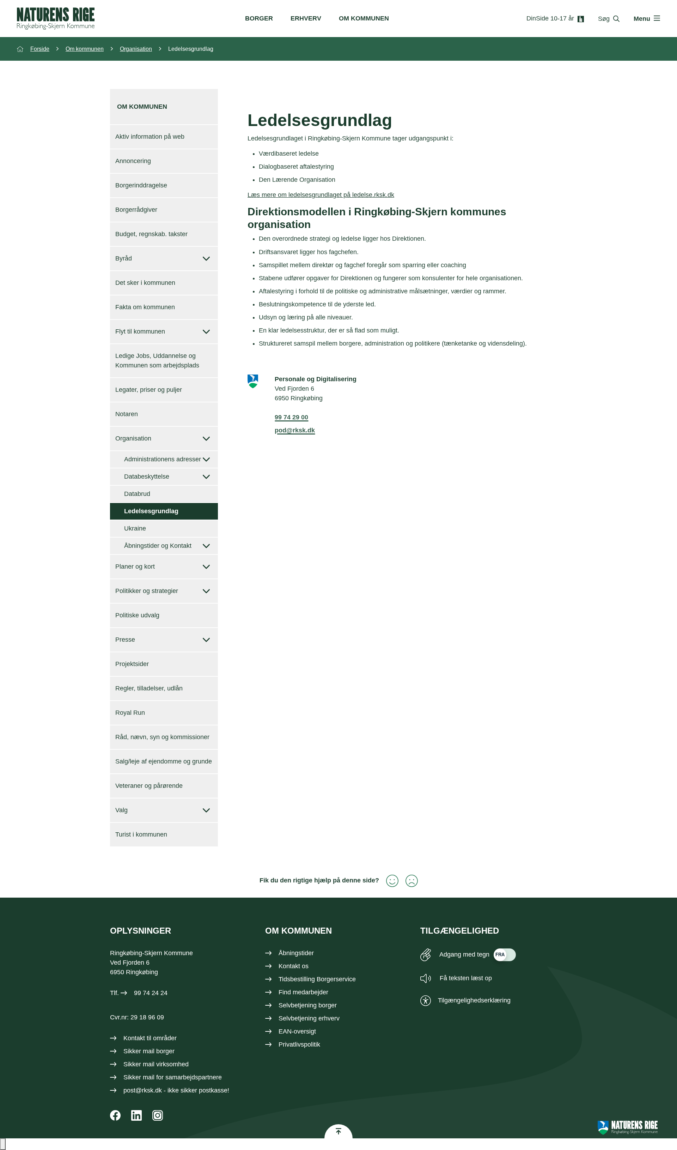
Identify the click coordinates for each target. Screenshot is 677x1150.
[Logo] (55, 18)
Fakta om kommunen (145, 307)
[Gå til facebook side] (115, 1115)
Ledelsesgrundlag (151, 511)
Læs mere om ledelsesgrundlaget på (300, 194)
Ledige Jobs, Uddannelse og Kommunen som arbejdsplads (157, 360)
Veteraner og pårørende (149, 785)
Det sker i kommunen (145, 282)
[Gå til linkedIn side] (136, 1115)
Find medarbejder (303, 992)
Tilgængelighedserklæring (474, 1000)
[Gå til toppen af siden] (338, 1131)
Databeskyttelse (146, 476)
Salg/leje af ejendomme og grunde (163, 761)
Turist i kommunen (141, 834)
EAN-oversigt (297, 1031)
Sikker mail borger (149, 1051)
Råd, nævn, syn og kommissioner (162, 737)
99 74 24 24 (150, 992)
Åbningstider (296, 953)
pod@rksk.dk (295, 430)
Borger (259, 18)
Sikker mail (138, 1077)
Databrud (137, 493)
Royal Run (130, 712)
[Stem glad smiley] (388, 881)
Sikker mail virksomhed (156, 1064)
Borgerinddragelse (141, 185)
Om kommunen (364, 18)
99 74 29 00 (291, 417)
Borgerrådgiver (136, 209)
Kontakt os (294, 966)
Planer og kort (135, 566)
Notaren (126, 414)
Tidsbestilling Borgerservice (317, 979)
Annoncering (133, 160)
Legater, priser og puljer (148, 389)
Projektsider (132, 663)
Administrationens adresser (162, 459)
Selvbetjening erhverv (309, 1018)
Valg (121, 810)
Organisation (133, 438)
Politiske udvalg (137, 615)
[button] (3, 1144)
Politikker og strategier (146, 590)
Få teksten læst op (465, 978)
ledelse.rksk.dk (373, 194)
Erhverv (306, 18)
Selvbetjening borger (308, 1005)
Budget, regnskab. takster (151, 234)
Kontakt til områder (150, 1038)
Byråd (123, 258)
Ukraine (135, 528)
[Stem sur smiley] (408, 881)
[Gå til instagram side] (157, 1115)
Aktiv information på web (149, 136)
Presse (125, 639)
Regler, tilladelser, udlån (149, 688)
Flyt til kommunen (140, 331)
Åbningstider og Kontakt (157, 545)
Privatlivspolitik (299, 1044)
